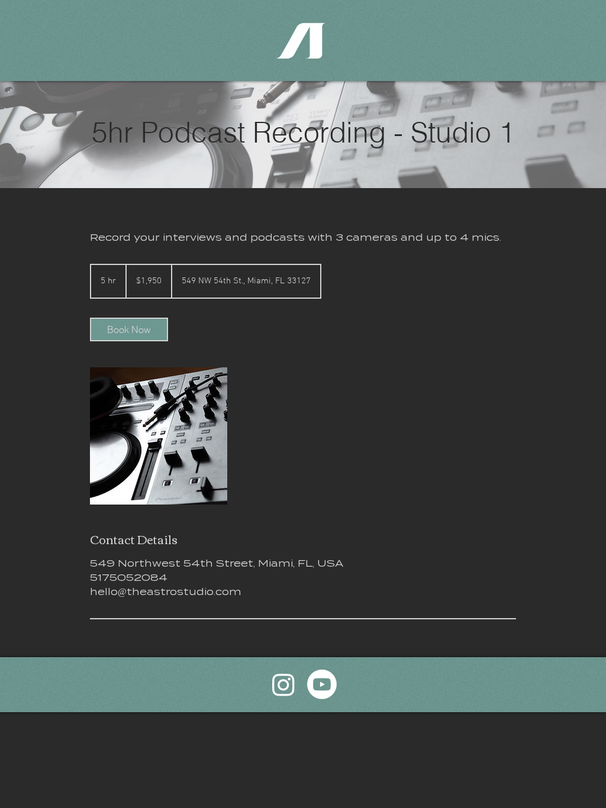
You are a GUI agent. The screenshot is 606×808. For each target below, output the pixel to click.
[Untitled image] (158, 436)
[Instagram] (283, 684)
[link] (129, 329)
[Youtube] (322, 684)
